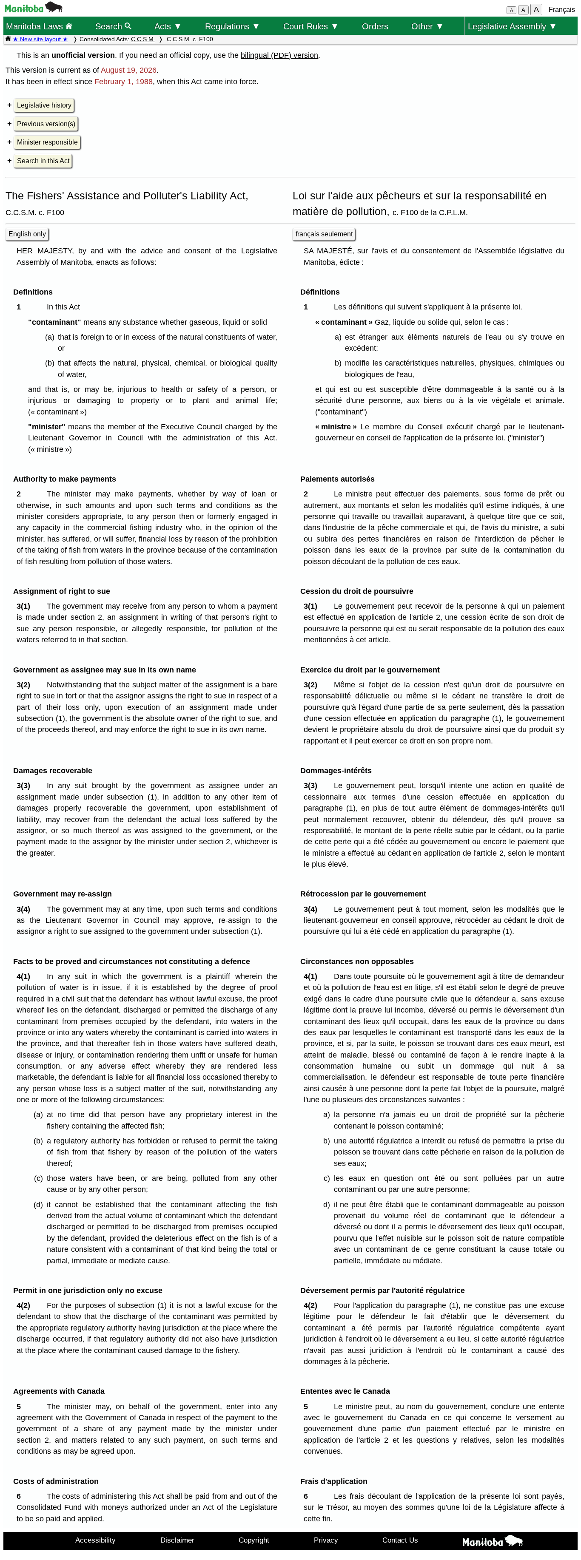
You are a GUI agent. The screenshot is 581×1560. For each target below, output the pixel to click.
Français (562, 9)
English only (27, 234)
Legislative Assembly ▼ (512, 26)
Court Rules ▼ (311, 26)
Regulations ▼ (232, 26)
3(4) (25, 909)
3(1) (25, 606)
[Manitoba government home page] (34, 10)
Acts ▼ (168, 26)
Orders (375, 26)
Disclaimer (177, 1540)
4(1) (25, 976)
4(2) (25, 1305)
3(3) (25, 785)
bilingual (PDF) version (279, 55)
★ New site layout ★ (40, 39)
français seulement (324, 234)
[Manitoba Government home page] (493, 1542)
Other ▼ (427, 26)
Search (110, 26)
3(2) (25, 685)
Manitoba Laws (36, 26)
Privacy (326, 1540)
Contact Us (400, 1540)
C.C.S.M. (143, 39)
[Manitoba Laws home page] (8, 39)
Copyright (254, 1540)
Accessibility (95, 1540)
